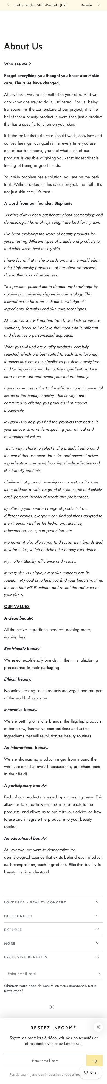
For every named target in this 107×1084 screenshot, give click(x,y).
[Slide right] (98, 5)
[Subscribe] (100, 974)
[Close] (98, 1027)
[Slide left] (8, 5)
